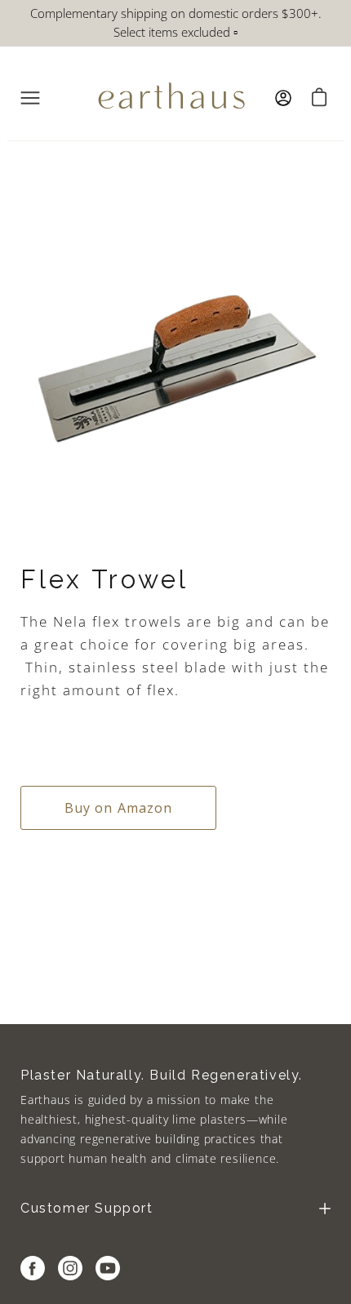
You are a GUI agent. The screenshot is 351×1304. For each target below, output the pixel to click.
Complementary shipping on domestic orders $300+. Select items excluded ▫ (176, 22)
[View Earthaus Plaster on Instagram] (70, 1268)
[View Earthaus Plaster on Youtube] (108, 1268)
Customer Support (86, 1208)
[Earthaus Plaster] (171, 98)
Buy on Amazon (118, 808)
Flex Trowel (104, 579)
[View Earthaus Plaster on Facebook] (32, 1268)
